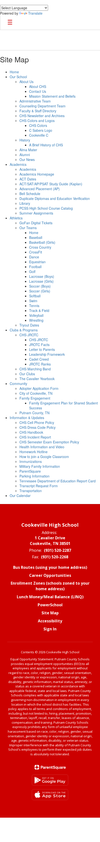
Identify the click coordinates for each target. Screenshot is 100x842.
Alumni (24, 154)
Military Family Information (39, 466)
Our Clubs (27, 373)
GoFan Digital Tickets (35, 222)
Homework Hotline (33, 451)
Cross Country (40, 247)
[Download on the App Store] (50, 794)
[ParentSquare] (50, 767)
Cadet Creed (39, 359)
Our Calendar (20, 495)
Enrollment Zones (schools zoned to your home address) (50, 585)
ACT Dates (27, 179)
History (24, 140)
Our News (27, 159)
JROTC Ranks (40, 364)
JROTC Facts (39, 344)
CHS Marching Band (35, 368)
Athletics (16, 217)
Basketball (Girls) (42, 242)
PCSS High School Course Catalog (46, 208)
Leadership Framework (47, 354)
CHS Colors (38, 125)
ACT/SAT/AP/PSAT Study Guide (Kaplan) (50, 183)
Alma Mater (28, 149)
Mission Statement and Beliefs (52, 96)
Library (24, 203)
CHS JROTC (28, 334)
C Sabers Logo (40, 130)
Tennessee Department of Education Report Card (57, 480)
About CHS (37, 86)
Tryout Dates (29, 325)
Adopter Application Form (38, 388)
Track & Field (39, 310)
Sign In (50, 629)
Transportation (30, 490)
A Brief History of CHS (46, 144)
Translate (35, 13)
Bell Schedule (29, 193)
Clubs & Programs (24, 329)
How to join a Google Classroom (44, 456)
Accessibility (50, 621)
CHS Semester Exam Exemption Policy (49, 442)
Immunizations (30, 461)
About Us (26, 81)
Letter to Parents (42, 349)
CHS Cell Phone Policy (36, 422)
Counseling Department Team (42, 105)
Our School (18, 76)
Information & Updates (27, 417)
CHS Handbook (31, 432)
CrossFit (35, 252)
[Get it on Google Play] (50, 780)
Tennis (34, 305)
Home (14, 71)
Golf (32, 271)
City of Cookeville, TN (35, 393)
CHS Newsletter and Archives (42, 115)
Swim (33, 300)
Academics (18, 164)
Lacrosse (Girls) (41, 281)
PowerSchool (50, 605)
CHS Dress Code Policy (37, 427)
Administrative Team (35, 101)
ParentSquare (30, 471)
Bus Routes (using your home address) (50, 567)
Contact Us (37, 91)
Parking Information (34, 476)
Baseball (35, 237)
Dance (34, 256)
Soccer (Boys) (40, 286)
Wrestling (36, 320)
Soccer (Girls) (39, 291)
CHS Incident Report (35, 437)
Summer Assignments (36, 213)
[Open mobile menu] (10, 23)
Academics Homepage (36, 174)
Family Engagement (34, 398)
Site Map (50, 613)
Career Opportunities (50, 575)
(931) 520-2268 (54, 557)
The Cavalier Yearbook (37, 378)
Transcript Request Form (38, 485)
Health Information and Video (41, 446)
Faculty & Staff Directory (37, 110)
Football (35, 266)
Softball (35, 295)
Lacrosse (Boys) (41, 276)
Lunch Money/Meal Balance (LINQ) (50, 596)
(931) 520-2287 (57, 550)
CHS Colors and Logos (37, 120)
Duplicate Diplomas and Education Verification (54, 198)
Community (18, 383)
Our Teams (28, 227)
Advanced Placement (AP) (39, 188)
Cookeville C (38, 135)
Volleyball (36, 315)
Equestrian (37, 261)
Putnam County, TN (34, 412)
